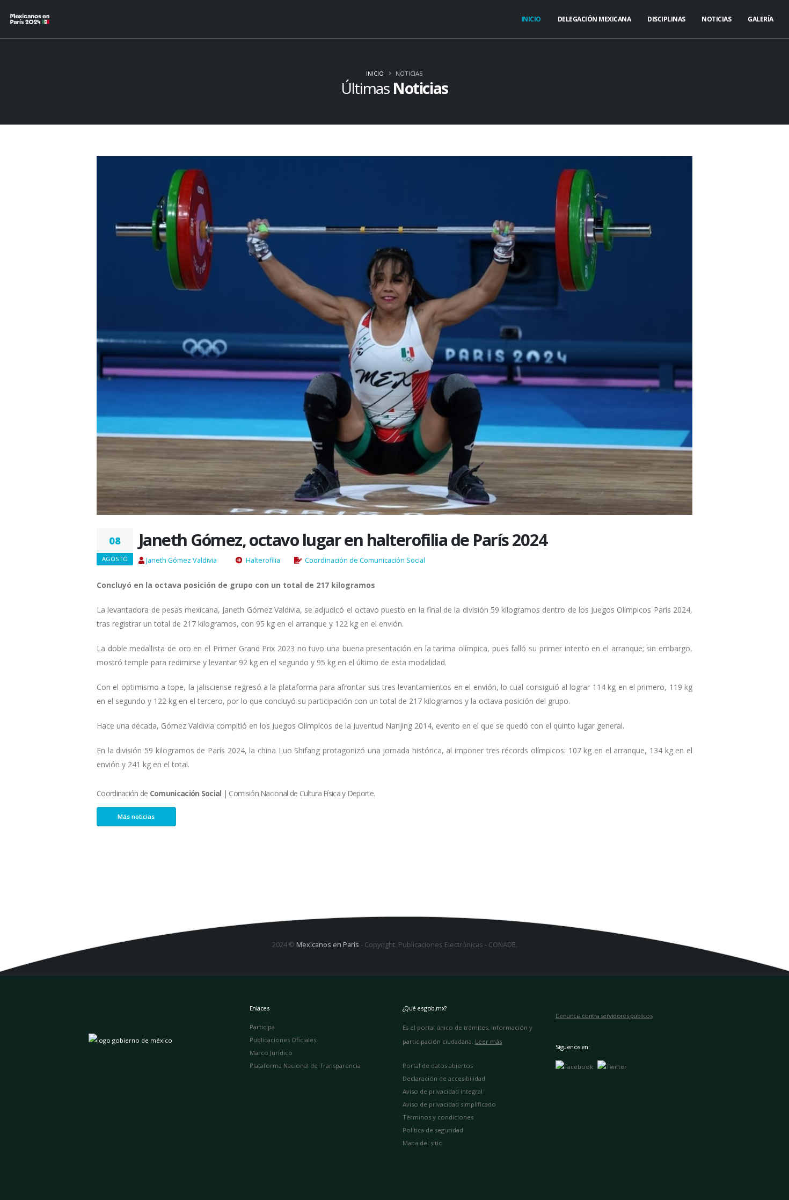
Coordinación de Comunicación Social (365, 560)
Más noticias (136, 816)
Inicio (531, 19)
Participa (262, 1027)
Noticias (716, 19)
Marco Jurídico (271, 1053)
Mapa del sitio (423, 1143)
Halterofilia (263, 560)
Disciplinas (666, 19)
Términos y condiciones (438, 1117)
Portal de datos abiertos (438, 1065)
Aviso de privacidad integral (443, 1091)
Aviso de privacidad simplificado (449, 1104)
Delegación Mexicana (594, 19)
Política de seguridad (433, 1130)
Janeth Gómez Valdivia (181, 560)
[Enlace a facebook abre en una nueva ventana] (574, 1066)
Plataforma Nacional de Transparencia (305, 1065)
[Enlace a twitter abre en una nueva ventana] (612, 1066)
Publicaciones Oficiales (283, 1040)
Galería (760, 19)
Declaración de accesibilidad (444, 1078)
